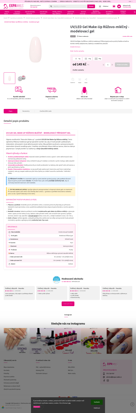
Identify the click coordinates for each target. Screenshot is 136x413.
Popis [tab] (10, 111)
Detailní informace (75, 47)
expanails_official (108, 380)
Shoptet (11, 408)
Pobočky (6, 373)
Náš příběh (71, 367)
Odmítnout (97, 408)
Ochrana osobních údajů (11, 383)
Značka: (127, 36)
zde (69, 403)
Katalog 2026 (40, 370)
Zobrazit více (68, 304)
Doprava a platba (9, 377)
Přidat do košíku (122, 64)
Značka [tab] (45, 111)
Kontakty (6, 370)
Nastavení (37, 407)
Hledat (91, 6)
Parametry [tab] (26, 111)
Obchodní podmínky (10, 380)
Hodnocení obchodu (72, 278)
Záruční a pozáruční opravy (12, 389)
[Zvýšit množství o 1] (112, 65)
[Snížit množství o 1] (103, 65)
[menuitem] (8, 12)
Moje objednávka (9, 367)
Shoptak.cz (19, 408)
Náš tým (70, 370)
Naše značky (72, 373)
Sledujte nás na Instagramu (68, 324)
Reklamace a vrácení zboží (12, 386)
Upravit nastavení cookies (12, 405)
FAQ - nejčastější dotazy (43, 367)
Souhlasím (97, 402)
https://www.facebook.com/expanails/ (104, 380)
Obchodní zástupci (41, 373)
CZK (130, 1)
